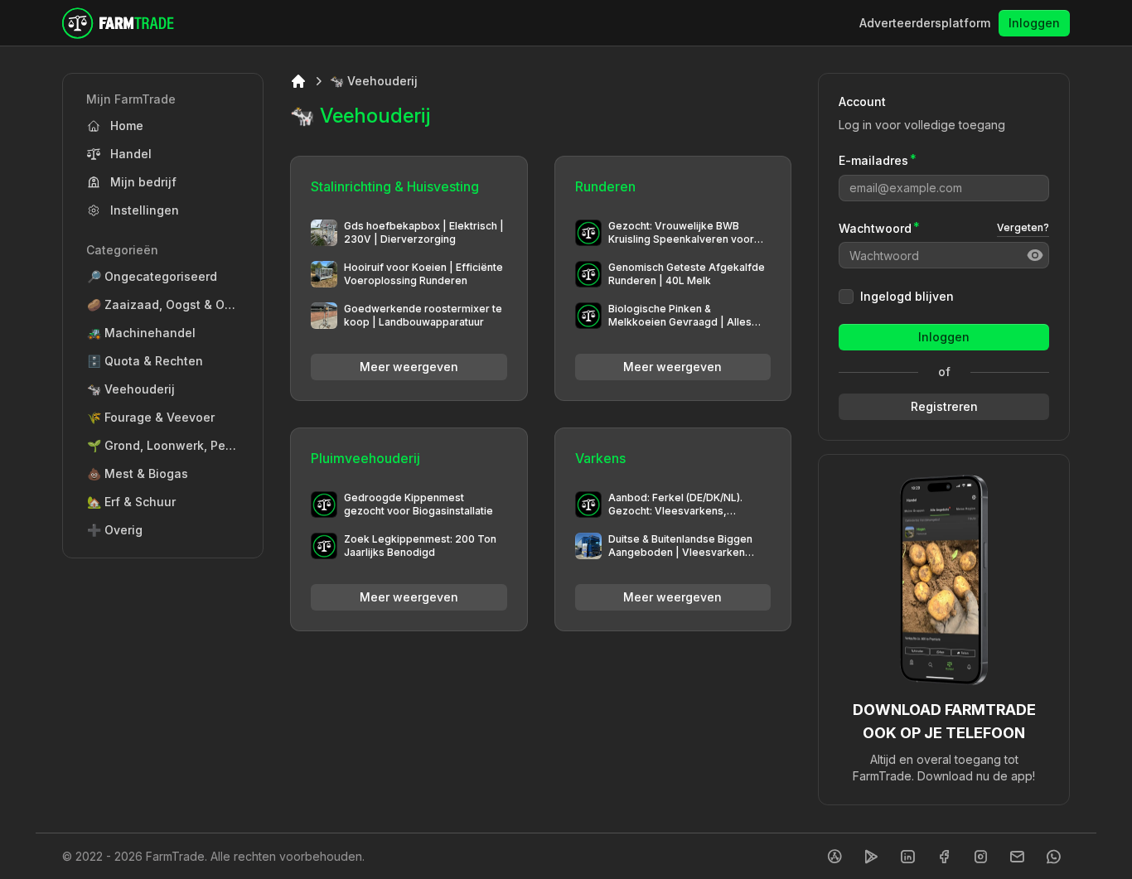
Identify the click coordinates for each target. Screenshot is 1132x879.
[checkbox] (846, 296)
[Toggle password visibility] (1035, 255)
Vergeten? (1023, 227)
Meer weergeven (409, 367)
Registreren (944, 406)
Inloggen (1034, 23)
